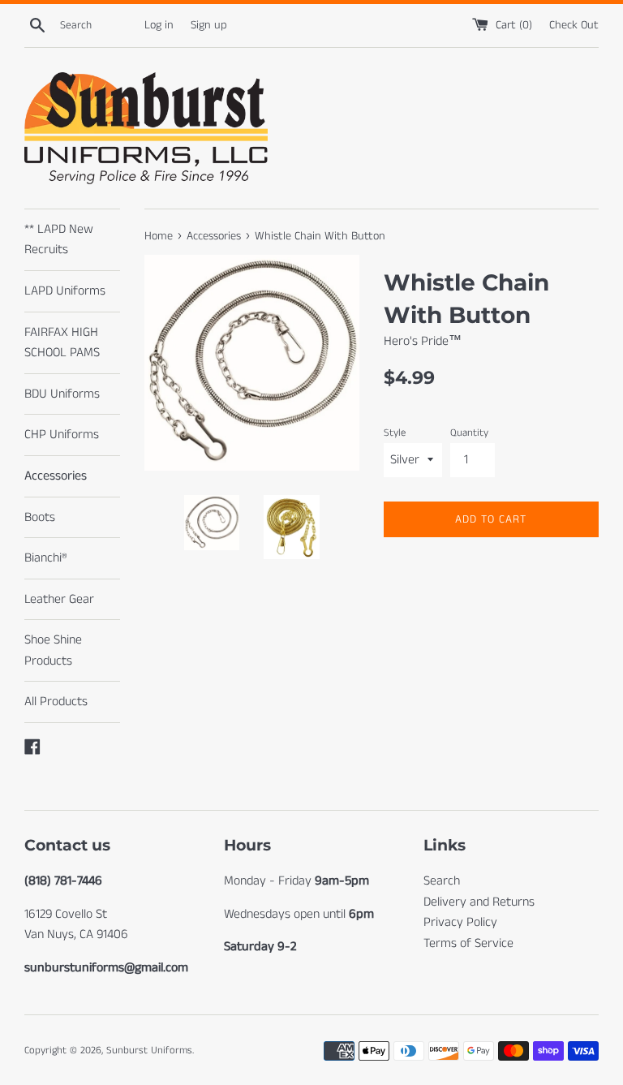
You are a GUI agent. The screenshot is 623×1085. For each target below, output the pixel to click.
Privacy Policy (460, 922)
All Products (56, 701)
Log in (159, 25)
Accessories (55, 476)
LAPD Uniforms (64, 291)
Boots (39, 517)
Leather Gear (59, 599)
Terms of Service (468, 943)
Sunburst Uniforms (149, 1050)
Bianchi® (45, 558)
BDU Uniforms (62, 394)
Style (395, 432)
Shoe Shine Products (53, 650)
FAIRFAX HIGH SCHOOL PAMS (62, 343)
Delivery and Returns (479, 902)
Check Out (574, 25)
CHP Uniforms (61, 434)
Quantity (469, 432)
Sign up (209, 25)
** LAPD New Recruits (58, 240)
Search (441, 881)
